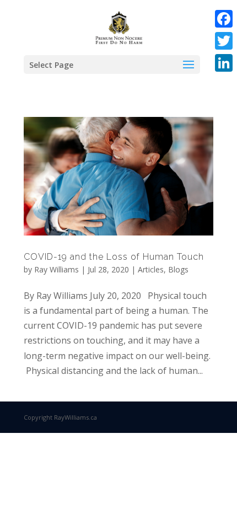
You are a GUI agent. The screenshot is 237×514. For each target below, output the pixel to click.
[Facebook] (224, 19)
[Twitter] (224, 41)
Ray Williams (56, 269)
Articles (151, 269)
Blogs (178, 269)
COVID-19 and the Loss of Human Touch (114, 256)
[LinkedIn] (224, 63)
